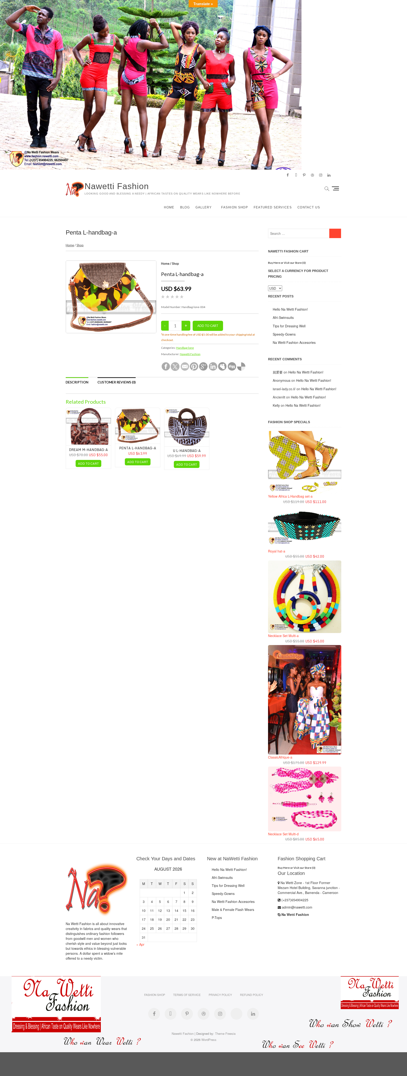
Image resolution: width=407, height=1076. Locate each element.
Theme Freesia (225, 1033)
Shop (80, 245)
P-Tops (217, 917)
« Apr (140, 944)
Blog (185, 207)
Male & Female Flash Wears (233, 909)
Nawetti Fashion (117, 186)
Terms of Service (187, 995)
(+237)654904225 (294, 899)
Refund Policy (251, 995)
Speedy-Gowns (284, 334)
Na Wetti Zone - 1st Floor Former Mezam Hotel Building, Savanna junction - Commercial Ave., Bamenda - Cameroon (309, 887)
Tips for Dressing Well (289, 326)
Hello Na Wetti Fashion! (290, 309)
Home (169, 207)
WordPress (208, 1039)
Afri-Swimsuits (283, 317)
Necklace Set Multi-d (283, 834)
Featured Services (273, 207)
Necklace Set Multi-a (283, 635)
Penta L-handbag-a (137, 448)
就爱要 (278, 372)
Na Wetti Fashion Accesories (294, 342)
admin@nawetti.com (296, 907)
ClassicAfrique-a (280, 757)
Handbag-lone (185, 347)
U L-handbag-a (187, 450)
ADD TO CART (88, 463)
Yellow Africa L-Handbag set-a (290, 496)
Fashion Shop (234, 207)
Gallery (203, 207)
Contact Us (308, 207)
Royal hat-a (276, 551)
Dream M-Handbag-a (88, 449)
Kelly (276, 405)
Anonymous (281, 380)
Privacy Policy (220, 995)
